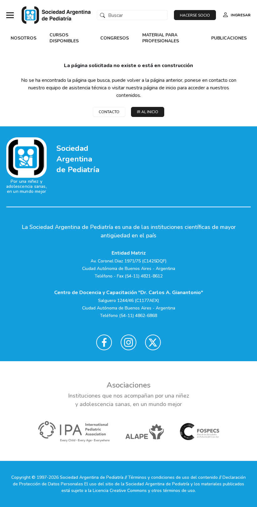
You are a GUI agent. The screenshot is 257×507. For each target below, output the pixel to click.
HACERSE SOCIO (195, 15)
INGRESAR (240, 15)
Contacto (109, 111)
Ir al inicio (147, 111)
